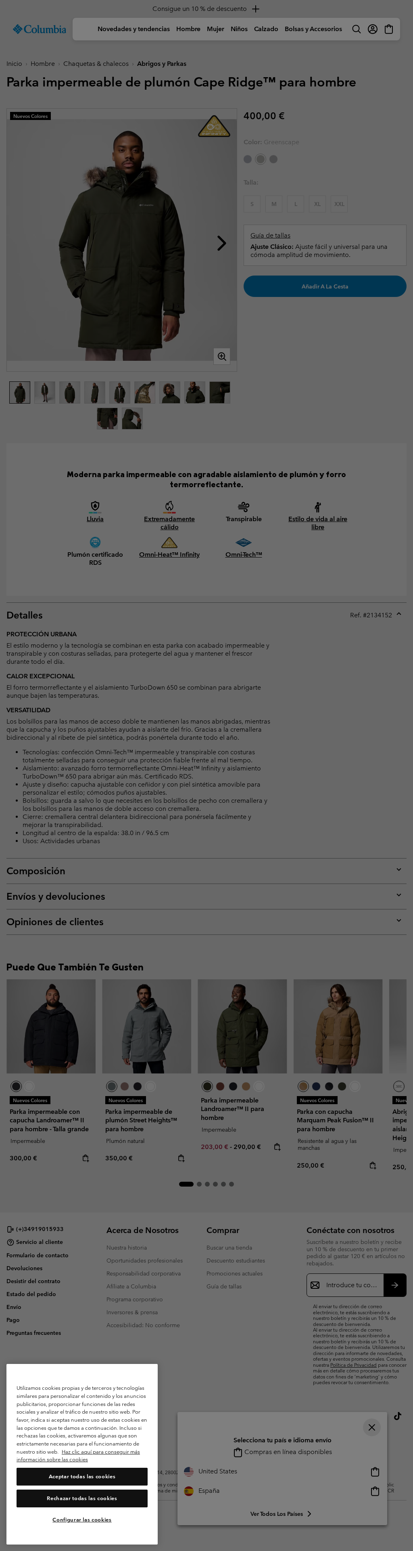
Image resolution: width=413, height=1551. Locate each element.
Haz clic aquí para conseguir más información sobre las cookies (78, 1455)
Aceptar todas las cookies (82, 1476)
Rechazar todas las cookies (82, 1498)
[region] (82, 1454)
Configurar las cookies (81, 1519)
